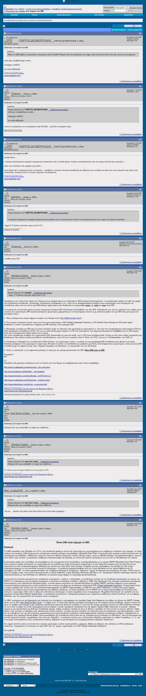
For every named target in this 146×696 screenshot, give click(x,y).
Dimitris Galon (19, 275)
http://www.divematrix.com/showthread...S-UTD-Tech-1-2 (27, 376)
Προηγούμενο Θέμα (67, 649)
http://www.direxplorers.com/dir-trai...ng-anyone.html (25, 384)
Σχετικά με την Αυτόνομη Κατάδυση (38, 9)
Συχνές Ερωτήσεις (64, 15)
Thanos (16, 93)
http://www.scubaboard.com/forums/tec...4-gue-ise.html (27, 380)
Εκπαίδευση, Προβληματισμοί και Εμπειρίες (67, 9)
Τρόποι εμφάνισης (135, 30)
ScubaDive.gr (125, 685)
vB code (7, 668)
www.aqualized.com (12, 75)
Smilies (8, 670)
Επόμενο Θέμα (80, 649)
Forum (34, 15)
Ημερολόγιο (128, 15)
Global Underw (104, 585)
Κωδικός (107, 10)
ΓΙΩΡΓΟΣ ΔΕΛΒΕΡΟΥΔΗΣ (35, 40)
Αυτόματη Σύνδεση (135, 8)
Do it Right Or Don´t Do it (71, 318)
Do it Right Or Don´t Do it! (31, 602)
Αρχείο (134, 685)
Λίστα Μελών (99, 15)
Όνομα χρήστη (109, 7)
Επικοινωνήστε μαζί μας (110, 685)
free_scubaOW (13, 490)
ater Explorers (115, 585)
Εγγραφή (14, 15)
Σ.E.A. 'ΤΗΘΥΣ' (19, 9)
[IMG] (14, 672)
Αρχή (140, 685)
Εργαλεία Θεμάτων (119, 30)
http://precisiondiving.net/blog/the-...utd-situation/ (24, 371)
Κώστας (16, 246)
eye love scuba (20, 413)
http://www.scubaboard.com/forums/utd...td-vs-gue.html (27, 367)
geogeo (15, 196)
